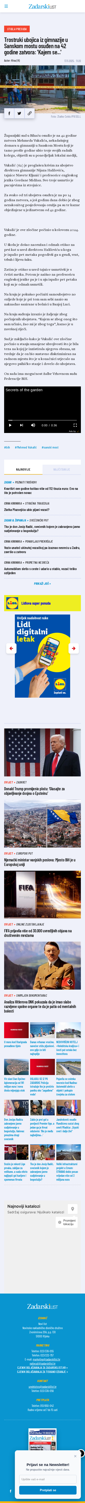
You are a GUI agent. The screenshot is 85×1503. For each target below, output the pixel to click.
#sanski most (50, 447)
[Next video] (21, 425)
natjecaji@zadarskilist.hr (42, 1363)
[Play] (10, 425)
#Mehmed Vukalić (26, 447)
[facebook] (9, 113)
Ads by (72, 431)
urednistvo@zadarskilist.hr (43, 1386)
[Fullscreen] (75, 425)
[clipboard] (30, 113)
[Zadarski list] (42, 6)
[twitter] (19, 113)
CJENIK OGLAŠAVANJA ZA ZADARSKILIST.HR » (42, 1367)
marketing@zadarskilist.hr (46, 1359)
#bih (7, 447)
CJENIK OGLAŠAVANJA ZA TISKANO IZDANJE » (42, 1372)
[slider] (42, 420)
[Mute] (33, 425)
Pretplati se (48, 1490)
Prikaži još (41, 583)
